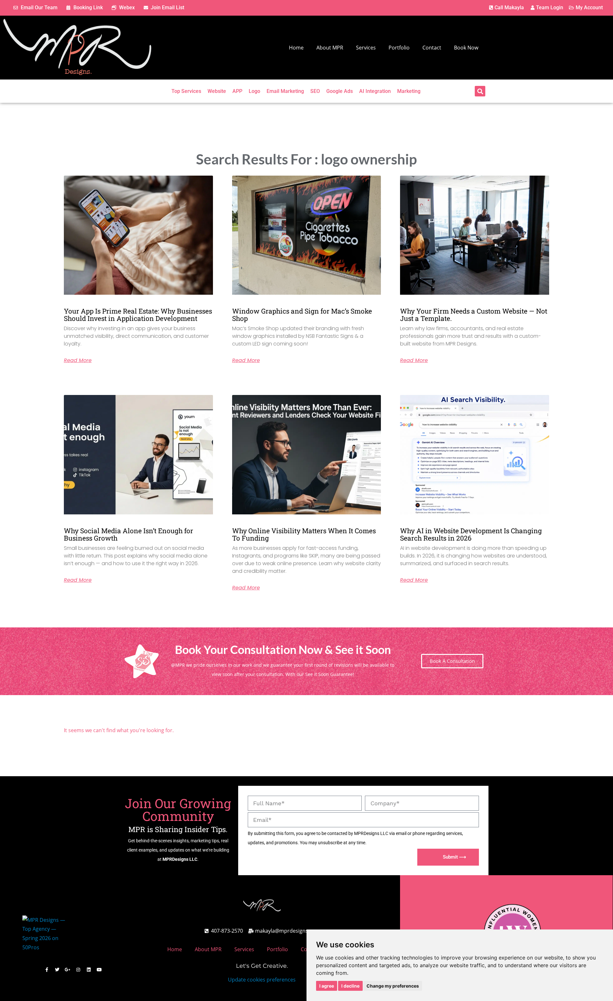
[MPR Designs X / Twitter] (57, 969)
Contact (431, 47)
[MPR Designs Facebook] (46, 969)
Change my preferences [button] (393, 986)
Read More (78, 360)
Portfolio (399, 47)
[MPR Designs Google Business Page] (67, 969)
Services (366, 47)
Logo (254, 91)
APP (237, 91)
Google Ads (339, 91)
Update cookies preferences (262, 979)
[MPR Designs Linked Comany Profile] (88, 969)
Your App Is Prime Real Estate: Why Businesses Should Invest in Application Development (138, 315)
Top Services (186, 91)
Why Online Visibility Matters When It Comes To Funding (304, 534)
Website (217, 91)
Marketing (408, 91)
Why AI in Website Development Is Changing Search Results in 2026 (471, 534)
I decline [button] (350, 986)
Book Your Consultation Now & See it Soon (283, 649)
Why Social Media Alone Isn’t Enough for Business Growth (128, 534)
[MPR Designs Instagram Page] (78, 969)
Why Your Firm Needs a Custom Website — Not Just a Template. (473, 315)
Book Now (466, 47)
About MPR (329, 47)
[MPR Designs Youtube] (99, 969)
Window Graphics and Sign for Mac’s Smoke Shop (302, 315)
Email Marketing (285, 91)
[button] (480, 91)
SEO (315, 91)
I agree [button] (326, 986)
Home (296, 47)
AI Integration (375, 91)
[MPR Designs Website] (77, 47)
